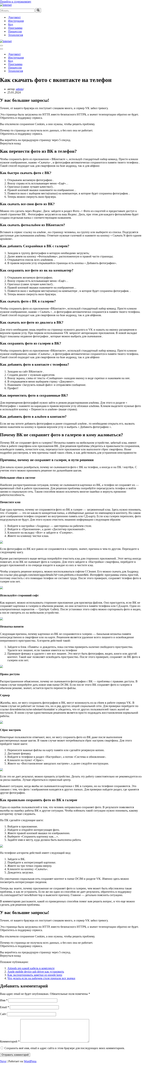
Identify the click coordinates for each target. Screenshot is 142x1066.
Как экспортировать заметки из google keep (34, 974)
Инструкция (16, 20)
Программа (15, 27)
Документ (14, 17)
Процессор (15, 31)
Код (10, 24)
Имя (4, 1000)
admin (19, 89)
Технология (15, 35)
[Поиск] (38, 10)
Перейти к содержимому (15, 1)
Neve (3, 1061)
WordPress (30, 1061)
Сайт (3, 1014)
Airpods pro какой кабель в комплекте (31, 968)
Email (4, 1007)
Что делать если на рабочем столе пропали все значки (41, 978)
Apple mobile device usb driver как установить (35, 971)
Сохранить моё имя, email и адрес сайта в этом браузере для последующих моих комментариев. (64, 1048)
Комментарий (10, 1041)
